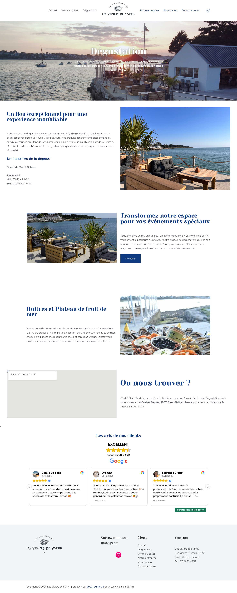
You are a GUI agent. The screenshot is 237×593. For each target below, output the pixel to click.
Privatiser (130, 258)
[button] (207, 486)
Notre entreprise (149, 10)
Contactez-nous (191, 10)
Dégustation (90, 10)
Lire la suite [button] (99, 500)
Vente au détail (69, 10)
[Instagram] (208, 11)
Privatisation (170, 10)
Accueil (53, 10)
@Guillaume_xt (95, 586)
